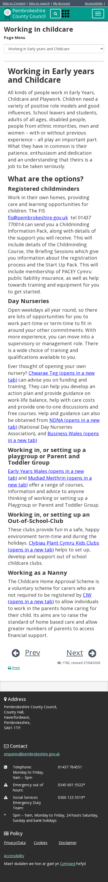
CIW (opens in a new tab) (49, 598)
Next (74, 652)
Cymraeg (67, 863)
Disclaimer (68, 842)
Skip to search (39, 3)
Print (16, 667)
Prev (32, 652)
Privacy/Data (15, 842)
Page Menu (14, 37)
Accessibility (94, 3)
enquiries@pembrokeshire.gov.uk (32, 753)
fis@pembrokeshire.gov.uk (38, 217)
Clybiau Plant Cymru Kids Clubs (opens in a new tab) (53, 546)
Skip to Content (14, 3)
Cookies (40, 842)
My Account (61, 3)
